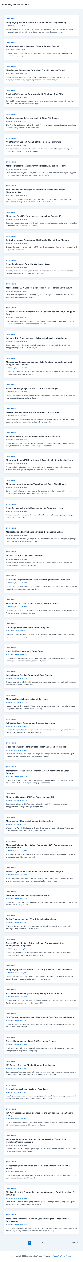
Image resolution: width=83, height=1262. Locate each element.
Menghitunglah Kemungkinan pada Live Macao (28, 895)
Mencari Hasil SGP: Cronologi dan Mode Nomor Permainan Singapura (39, 288)
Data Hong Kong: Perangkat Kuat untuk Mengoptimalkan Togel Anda (38, 579)
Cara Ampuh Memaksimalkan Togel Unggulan (27, 627)
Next (75, 1243)
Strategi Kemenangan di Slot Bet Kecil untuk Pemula (31, 1041)
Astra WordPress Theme (62, 1256)
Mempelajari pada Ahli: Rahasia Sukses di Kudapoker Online (34, 532)
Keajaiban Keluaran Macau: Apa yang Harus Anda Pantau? (33, 436)
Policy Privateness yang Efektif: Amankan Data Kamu (31, 919)
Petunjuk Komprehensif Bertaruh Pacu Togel (27, 1089)
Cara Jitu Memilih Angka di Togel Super (25, 651)
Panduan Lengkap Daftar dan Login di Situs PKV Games (32, 118)
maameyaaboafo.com (15, 4)
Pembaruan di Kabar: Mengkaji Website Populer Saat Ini (32, 46)
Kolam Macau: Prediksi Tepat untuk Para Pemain (29, 675)
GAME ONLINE (11, 19)
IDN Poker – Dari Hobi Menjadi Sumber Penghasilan (30, 1065)
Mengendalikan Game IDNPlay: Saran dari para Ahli (30, 797)
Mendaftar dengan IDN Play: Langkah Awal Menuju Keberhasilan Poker (39, 460)
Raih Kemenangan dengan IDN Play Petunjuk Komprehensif (34, 993)
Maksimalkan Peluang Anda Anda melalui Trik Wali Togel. (33, 412)
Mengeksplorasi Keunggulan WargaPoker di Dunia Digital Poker (36, 484)
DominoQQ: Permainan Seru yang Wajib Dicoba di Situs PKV (34, 94)
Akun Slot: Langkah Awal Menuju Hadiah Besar (28, 264)
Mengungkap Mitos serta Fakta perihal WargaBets (29, 821)
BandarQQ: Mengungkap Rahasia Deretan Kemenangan (32, 388)
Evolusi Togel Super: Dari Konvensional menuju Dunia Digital (34, 871)
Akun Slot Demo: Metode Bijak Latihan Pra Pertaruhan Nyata (34, 508)
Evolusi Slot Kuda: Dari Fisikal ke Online (25, 555)
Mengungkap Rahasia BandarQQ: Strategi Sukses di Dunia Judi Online (39, 969)
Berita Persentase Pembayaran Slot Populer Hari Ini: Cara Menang (37, 240)
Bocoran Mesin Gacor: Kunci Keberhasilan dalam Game (32, 603)
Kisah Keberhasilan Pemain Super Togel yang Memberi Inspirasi (36, 747)
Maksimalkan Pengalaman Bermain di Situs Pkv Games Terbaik (35, 70)
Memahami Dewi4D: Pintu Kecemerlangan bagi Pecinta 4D (33, 216)
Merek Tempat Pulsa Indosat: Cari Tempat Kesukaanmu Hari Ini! (36, 166)
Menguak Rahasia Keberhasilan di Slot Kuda (27, 699)
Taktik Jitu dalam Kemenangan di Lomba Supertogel (30, 723)
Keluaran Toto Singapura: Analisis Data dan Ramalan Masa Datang (37, 338)
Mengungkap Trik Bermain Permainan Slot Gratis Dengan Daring (36, 22)
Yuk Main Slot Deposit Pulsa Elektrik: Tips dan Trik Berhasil (34, 142)
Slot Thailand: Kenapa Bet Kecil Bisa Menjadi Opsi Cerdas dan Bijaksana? (40, 1017)
